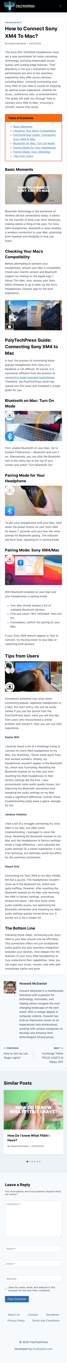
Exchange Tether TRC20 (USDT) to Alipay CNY (52, 1055)
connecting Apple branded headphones (30, 377)
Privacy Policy (16, 1320)
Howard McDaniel (17, 43)
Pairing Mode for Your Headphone (34, 147)
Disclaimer (52, 1314)
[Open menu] (60, 6)
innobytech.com (43, 1348)
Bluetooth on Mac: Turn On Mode (34, 143)
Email (10, 1263)
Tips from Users (23, 156)
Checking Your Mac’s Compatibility (34, 130)
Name (11, 1248)
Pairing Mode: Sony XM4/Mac (31, 151)
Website (11, 1278)
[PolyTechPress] (19, 6)
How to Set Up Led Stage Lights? (16, 1053)
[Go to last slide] (9, 1124)
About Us (14, 1314)
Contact (33, 1314)
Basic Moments (22, 126)
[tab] (27, 1161)
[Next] (58, 1124)
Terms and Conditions (46, 1320)
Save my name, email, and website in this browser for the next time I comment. (31, 1289)
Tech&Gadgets (13, 22)
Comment (13, 1204)
